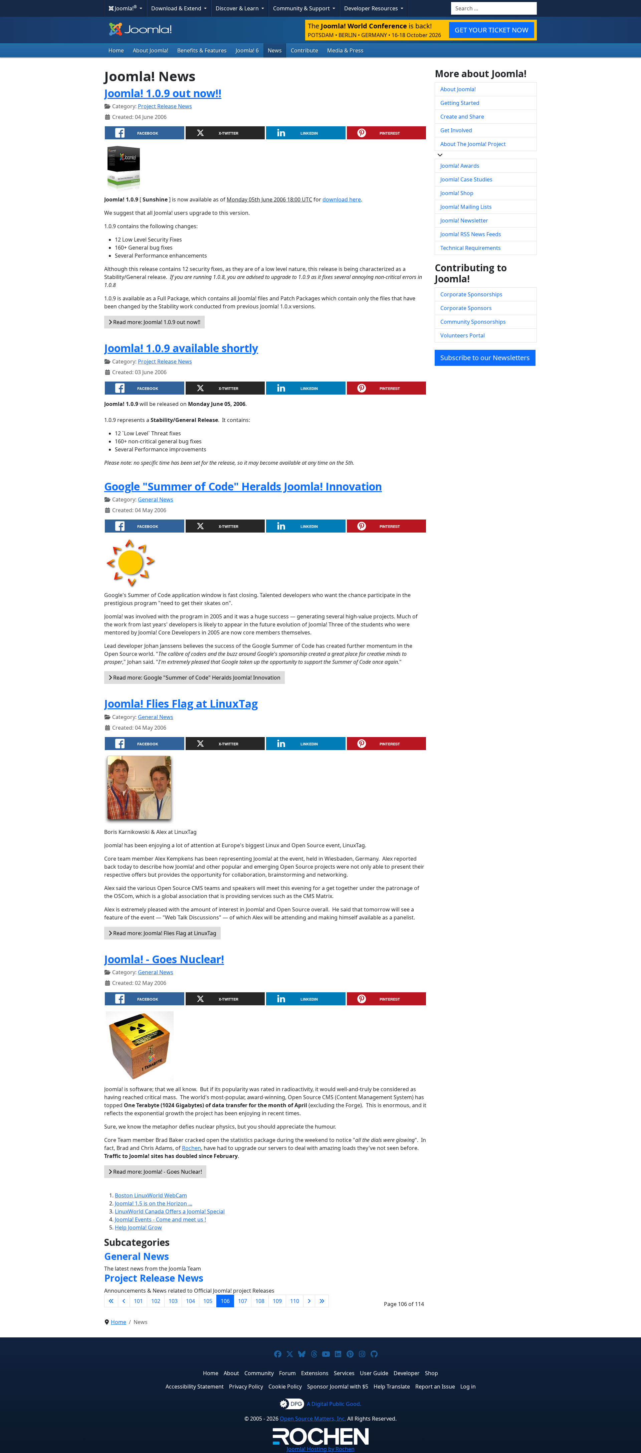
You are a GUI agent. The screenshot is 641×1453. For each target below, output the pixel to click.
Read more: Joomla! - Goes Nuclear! (157, 1171)
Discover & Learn (238, 8)
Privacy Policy (246, 1386)
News (275, 50)
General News (155, 499)
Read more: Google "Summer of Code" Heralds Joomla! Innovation (196, 677)
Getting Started (459, 103)
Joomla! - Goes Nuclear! (164, 959)
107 (242, 1301)
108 (259, 1301)
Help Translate (392, 1386)
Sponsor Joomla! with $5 (337, 1386)
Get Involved (456, 130)
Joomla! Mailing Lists (466, 206)
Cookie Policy (285, 1386)
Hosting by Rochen (321, 1449)
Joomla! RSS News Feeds (470, 234)
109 (277, 1301)
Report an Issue (435, 1386)
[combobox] (494, 8)
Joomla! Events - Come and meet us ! (160, 1219)
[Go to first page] (111, 1301)
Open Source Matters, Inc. (313, 1418)
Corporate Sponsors (466, 308)
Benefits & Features (202, 50)
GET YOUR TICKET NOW (491, 29)
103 (173, 1301)
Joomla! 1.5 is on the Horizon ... (153, 1203)
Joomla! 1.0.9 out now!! (162, 93)
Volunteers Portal (462, 335)
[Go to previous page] (124, 1301)
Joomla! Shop (456, 193)
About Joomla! (150, 50)
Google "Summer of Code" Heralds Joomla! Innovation (243, 486)
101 (138, 1301)
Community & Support (302, 8)
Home (116, 50)
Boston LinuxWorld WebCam (151, 1195)
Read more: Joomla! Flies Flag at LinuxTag (164, 933)
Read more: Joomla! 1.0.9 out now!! (156, 322)
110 (294, 1301)
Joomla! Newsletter (464, 220)
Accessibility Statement (195, 1386)
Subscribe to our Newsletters (485, 357)
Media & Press (345, 50)
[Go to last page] (322, 1301)
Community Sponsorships (473, 321)
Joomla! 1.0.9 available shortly (181, 348)
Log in (468, 1386)
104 (190, 1301)
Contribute (304, 50)
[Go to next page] (309, 1301)
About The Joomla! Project (473, 144)
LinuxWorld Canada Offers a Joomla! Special (170, 1211)
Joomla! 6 (247, 50)
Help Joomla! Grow (138, 1227)
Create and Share (462, 116)
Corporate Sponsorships (471, 294)
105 (207, 1301)
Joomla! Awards (459, 165)
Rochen (191, 1148)
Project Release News (165, 106)
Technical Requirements (470, 248)
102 (155, 1301)
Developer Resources (371, 8)
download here (342, 199)
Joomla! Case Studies (466, 179)
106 (225, 1301)
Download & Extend (177, 8)
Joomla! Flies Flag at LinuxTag (181, 703)
